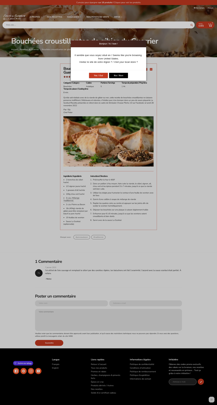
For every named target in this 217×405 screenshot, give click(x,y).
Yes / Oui (98, 75)
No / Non (118, 75)
